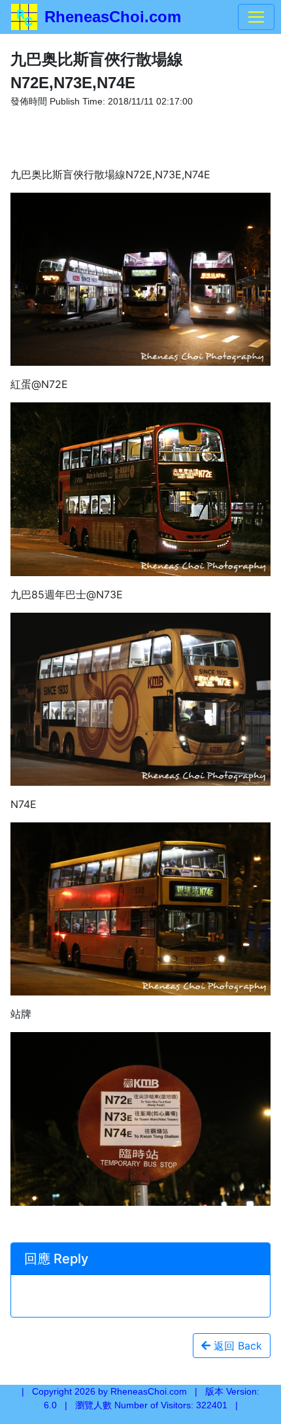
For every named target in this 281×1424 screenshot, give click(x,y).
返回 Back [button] (236, 1345)
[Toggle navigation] (256, 17)
